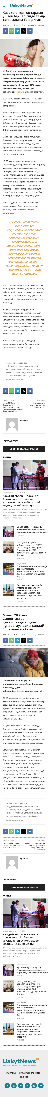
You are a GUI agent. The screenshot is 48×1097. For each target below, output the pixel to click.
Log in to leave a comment (24, 449)
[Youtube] (41, 1085)
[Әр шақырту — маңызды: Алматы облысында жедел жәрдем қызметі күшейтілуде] (8, 531)
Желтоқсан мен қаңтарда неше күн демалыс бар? (37, 405)
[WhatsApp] (11, 31)
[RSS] (27, 1085)
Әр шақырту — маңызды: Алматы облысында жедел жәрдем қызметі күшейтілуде (32, 529)
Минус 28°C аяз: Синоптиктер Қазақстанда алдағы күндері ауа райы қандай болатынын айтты (13, 407)
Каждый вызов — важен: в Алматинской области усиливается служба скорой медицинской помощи (22, 500)
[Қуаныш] (12, 424)
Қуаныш (24, 420)
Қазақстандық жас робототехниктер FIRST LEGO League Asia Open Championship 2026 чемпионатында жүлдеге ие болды (31, 549)
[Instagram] (14, 1085)
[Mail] (20, 1085)
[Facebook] (5, 31)
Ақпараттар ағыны (9, 492)
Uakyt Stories (21, 564)
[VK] (30, 31)
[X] (23, 31)
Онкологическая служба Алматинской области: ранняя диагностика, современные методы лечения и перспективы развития (29, 591)
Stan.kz (20, 91)
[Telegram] (17, 31)
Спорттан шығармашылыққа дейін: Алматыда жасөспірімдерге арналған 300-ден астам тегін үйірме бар (32, 571)
